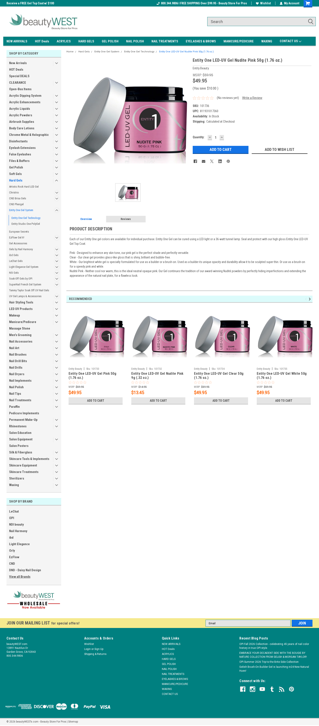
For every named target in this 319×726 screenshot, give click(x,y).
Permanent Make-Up (23, 420)
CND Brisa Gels (17, 198)
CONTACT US (289, 41)
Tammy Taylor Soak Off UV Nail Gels (29, 290)
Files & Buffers (19, 161)
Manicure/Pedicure (22, 322)
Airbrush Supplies (21, 122)
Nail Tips (15, 394)
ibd (11, 538)
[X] (212, 161)
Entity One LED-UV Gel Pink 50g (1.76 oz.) (92, 375)
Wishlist (265, 3)
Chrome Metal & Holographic (29, 135)
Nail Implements (20, 381)
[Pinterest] (228, 161)
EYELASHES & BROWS (201, 41)
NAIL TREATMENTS (164, 41)
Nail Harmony (18, 531)
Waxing (14, 485)
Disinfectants (18, 141)
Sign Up (98, 649)
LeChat (14, 511)
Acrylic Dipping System (25, 96)
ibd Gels (13, 255)
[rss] (281, 689)
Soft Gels (15, 174)
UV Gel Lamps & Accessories (25, 296)
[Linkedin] (220, 161)
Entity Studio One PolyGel (26, 223)
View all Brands (19, 577)
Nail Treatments (20, 400)
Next (310, 299)
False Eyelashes (20, 154)
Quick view (96, 362)
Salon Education (20, 433)
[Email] (203, 161)
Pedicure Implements (24, 413)
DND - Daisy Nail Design (25, 570)
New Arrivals (18, 63)
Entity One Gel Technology (26, 218)
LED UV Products (21, 309)
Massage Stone (19, 328)
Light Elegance (19, 544)
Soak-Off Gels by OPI (20, 278)
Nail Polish (16, 387)
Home (70, 51)
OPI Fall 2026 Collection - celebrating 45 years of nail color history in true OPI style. (274, 646)
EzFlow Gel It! (16, 237)
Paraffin (14, 407)
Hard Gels (15, 180)
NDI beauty (16, 524)
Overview (86, 219)
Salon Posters (18, 446)
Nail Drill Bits (18, 361)
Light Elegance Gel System (23, 266)
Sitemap (73, 721)
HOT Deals (42, 41)
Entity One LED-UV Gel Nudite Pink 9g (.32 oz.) (157, 375)
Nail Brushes (17, 354)
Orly (12, 551)
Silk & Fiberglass (20, 452)
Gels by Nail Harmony (21, 249)
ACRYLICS (64, 41)
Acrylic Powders (20, 115)
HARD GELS (86, 41)
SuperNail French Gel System (25, 284)
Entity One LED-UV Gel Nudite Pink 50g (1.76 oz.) (186, 51)
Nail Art (14, 348)
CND (12, 564)
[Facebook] (195, 161)
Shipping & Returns (95, 654)
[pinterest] (291, 689)
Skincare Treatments (23, 472)
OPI (11, 518)
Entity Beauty (75, 368)
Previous (306, 299)
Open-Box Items (20, 89)
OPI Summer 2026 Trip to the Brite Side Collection (269, 661)
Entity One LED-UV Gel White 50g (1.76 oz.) (282, 375)
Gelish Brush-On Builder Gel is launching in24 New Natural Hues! (274, 668)
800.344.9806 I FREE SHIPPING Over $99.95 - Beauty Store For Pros (204, 3)
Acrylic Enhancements (24, 102)
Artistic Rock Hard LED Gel (24, 186)
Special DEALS (19, 76)
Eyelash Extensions (22, 148)
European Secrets (19, 231)
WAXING (266, 41)
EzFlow (14, 557)
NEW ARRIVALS (17, 41)
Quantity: (198, 137)
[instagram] (252, 689)
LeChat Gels (16, 261)
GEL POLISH (110, 41)
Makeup (14, 315)
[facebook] (242, 689)
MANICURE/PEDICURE (239, 41)
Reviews (126, 219)
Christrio (14, 192)
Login (87, 649)
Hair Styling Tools (21, 302)
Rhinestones (17, 426)
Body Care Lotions (21, 128)
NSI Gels (14, 272)
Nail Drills (15, 368)
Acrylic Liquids (19, 109)
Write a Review (252, 98)
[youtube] (262, 689)
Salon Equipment (21, 439)
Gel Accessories (18, 243)
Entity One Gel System (21, 210)
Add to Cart (95, 400)
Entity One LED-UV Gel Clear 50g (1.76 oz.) (218, 375)
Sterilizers (16, 478)
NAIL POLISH (135, 41)
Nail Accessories (20, 341)
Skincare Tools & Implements (29, 459)
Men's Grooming (20, 335)
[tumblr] (272, 689)
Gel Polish (16, 167)
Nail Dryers (16, 374)
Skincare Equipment (23, 465)
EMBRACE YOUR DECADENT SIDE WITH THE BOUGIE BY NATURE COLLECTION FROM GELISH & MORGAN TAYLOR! (273, 654)
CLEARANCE (17, 83)
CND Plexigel (16, 204)
